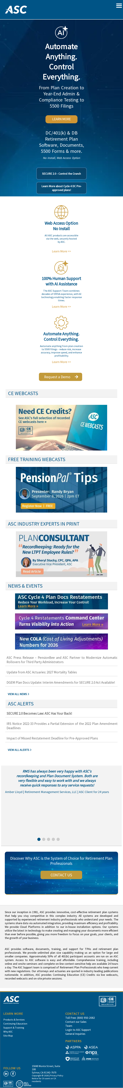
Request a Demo (57, 376)
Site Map (8, 1035)
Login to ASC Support (78, 1030)
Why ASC (8, 1031)
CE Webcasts (23, 393)
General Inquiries (75, 1034)
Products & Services (14, 1019)
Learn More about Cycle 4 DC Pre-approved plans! (61, 188)
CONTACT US (61, 874)
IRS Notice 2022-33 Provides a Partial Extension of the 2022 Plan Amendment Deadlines (62, 725)
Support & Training (13, 1027)
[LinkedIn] (6, 1073)
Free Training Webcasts (36, 459)
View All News (17, 694)
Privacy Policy (56, 1075)
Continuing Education (15, 1023)
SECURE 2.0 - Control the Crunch (61, 173)
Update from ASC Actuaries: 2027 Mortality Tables (42, 672)
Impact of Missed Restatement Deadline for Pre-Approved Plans (52, 738)
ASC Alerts (21, 703)
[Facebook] (13, 1073)
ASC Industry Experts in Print (43, 524)
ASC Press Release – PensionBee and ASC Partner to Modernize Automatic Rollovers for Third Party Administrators (62, 659)
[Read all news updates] (29, 694)
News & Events (25, 586)
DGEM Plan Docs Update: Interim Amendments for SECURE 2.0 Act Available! (61, 682)
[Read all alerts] (31, 750)
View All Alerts (18, 750)
